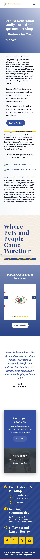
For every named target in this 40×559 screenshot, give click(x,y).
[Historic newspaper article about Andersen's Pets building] (20, 164)
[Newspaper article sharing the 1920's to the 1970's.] (20, 169)
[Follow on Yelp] (22, 540)
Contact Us (20, 439)
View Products (20, 325)
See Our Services (15, 123)
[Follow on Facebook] (7, 540)
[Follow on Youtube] (29, 540)
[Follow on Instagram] (14, 540)
